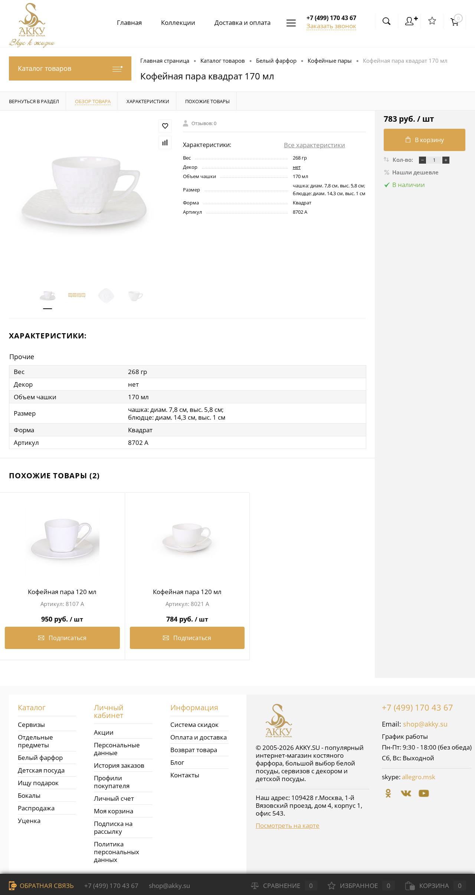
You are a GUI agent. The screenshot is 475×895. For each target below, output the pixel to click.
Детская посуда (41, 770)
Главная (129, 22)
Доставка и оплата (242, 22)
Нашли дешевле (415, 172)
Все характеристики (314, 145)
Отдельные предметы (35, 741)
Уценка (29, 820)
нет (297, 167)
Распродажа (36, 808)
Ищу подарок (38, 782)
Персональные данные (117, 749)
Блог (177, 762)
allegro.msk (418, 777)
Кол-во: (404, 159)
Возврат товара (193, 749)
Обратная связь (46, 885)
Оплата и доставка (198, 737)
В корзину (429, 140)
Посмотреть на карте (288, 825)
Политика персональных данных (116, 852)
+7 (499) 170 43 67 (417, 707)
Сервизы (31, 724)
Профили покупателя (112, 782)
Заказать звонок (331, 26)
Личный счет (114, 798)
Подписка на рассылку (113, 827)
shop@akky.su (425, 723)
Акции (104, 732)
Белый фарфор (40, 757)
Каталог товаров (44, 68)
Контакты (184, 775)
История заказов (119, 765)
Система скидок (194, 724)
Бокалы (29, 795)
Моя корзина (113, 811)
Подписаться (67, 638)
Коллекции (178, 22)
